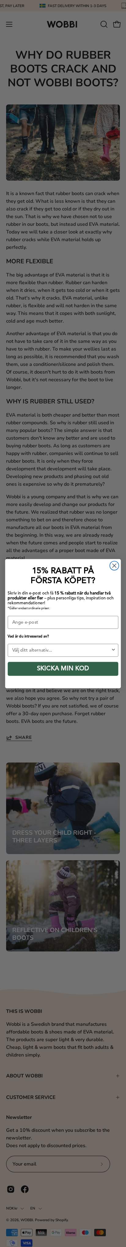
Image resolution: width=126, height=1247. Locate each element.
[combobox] (61, 650)
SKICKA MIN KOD (63, 669)
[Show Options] (113, 650)
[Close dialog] (114, 565)
